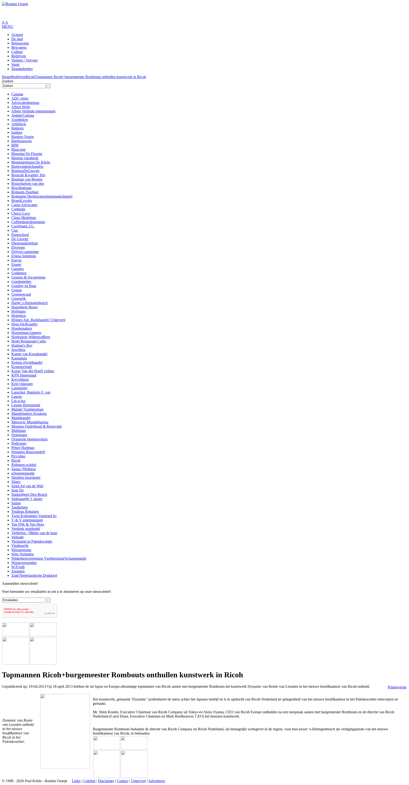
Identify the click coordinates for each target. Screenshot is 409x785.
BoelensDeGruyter (25, 171)
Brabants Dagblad (24, 192)
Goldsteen (19, 273)
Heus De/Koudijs (24, 324)
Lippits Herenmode (25, 405)
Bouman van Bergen (26, 179)
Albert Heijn (20, 107)
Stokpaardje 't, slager (26, 499)
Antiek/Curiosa (22, 115)
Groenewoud (21, 294)
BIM (14, 145)
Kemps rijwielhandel (26, 362)
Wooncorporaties (24, 563)
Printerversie (397, 687)
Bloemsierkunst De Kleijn (30, 162)
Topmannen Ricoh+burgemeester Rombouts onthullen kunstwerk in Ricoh (90, 77)
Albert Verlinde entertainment (33, 111)
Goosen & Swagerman (28, 277)
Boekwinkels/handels (27, 166)
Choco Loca (20, 213)
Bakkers (17, 128)
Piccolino (18, 456)
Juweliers (18, 350)
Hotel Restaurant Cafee (28, 341)
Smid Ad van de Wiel (27, 486)
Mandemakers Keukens (29, 414)
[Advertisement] (57, 13)
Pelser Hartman (22, 448)
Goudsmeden (21, 281)
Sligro (15, 482)
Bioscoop (18, 149)
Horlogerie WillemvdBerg (30, 337)
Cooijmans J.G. (23, 226)
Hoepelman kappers (26, 333)
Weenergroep (21, 550)
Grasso (16, 290)
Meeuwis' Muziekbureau (29, 422)
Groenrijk (18, 299)
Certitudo (18, 209)
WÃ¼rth (18, 567)
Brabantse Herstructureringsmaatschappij (41, 196)
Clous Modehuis (23, 218)
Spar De (17, 490)
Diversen (18, 247)
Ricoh (30, 77)
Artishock (18, 124)
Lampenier (19, 388)
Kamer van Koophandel (29, 354)
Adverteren (156, 781)
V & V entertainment (27, 520)
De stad (17, 39)
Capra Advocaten (24, 205)
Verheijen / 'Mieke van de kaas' (34, 533)
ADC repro (19, 98)
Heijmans (18, 311)
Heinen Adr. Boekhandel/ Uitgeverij (38, 320)
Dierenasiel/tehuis (24, 243)
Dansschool (20, 235)
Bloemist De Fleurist (26, 154)
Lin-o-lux (18, 401)
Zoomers (18, 571)
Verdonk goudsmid (25, 529)
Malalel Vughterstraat (27, 409)
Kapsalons (19, 358)
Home (6, 77)
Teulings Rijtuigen (25, 512)
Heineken (18, 316)
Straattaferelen (22, 69)
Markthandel (20, 418)
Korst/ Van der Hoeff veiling (32, 371)
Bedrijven (18, 56)
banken (16, 132)
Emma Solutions (23, 256)
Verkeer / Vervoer (24, 60)
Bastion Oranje (22, 137)
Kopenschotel (21, 367)
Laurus (16, 397)
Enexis (16, 260)
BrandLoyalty (21, 201)
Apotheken (19, 120)
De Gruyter (19, 239)
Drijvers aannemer (25, 252)
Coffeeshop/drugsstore (28, 222)
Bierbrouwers (21, 141)
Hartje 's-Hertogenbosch (29, 303)
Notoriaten (19, 435)
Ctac (14, 230)
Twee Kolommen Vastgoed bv (34, 516)
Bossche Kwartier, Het (28, 175)
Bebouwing (20, 43)
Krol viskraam (22, 384)
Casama (17, 94)
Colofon (89, 781)
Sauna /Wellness (23, 469)
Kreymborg (20, 379)
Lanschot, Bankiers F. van (30, 392)
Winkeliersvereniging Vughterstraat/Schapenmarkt (48, 558)
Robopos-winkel (23, 465)
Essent (16, 264)
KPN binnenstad (23, 375)
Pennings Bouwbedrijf (28, 452)
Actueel (17, 35)
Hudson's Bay (21, 345)
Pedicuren (18, 443)
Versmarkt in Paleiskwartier (31, 541)
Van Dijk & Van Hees (27, 524)
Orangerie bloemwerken (29, 439)
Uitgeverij (138, 781)
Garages (17, 269)
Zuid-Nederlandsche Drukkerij (34, 575)
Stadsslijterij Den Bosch (29, 494)
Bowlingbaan (21, 188)
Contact (122, 781)
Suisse (16, 503)
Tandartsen (19, 507)
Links (76, 781)
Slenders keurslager (25, 477)
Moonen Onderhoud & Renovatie (36, 426)
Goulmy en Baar (23, 286)
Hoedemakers (21, 328)
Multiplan (18, 431)
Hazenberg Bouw (24, 307)
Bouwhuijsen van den (27, 184)
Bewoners (19, 47)
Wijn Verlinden (22, 554)
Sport (15, 64)
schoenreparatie (23, 473)
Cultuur (17, 52)
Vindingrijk (19, 546)
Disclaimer (106, 781)
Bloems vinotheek (24, 158)
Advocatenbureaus (25, 103)
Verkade (17, 537)
